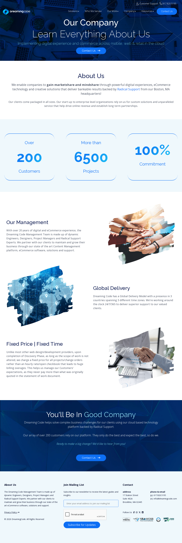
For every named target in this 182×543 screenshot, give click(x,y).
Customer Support (148, 3)
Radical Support (128, 89)
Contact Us (167, 11)
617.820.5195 (169, 3)
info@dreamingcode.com (165, 498)
